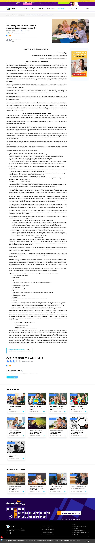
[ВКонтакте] (7, 35)
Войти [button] (87, 8)
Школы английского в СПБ (47, 530)
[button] (12, 377)
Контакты (70, 8)
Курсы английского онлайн (47, 526)
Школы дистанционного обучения (47, 534)
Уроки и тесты (41, 8)
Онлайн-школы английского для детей (47, 527)
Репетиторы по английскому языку (16, 349)
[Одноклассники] (10, 35)
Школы (33, 8)
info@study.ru (22, 530)
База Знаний (61, 8)
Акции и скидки (51, 8)
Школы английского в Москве (48, 529)
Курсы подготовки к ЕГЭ (47, 532)
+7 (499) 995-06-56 (10, 530)
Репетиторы (27, 8)
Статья (11, 394)
